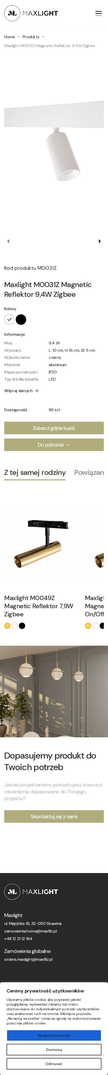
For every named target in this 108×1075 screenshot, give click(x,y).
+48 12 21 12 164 (18, 938)
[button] (8, 241)
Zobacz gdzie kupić (54, 428)
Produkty (31, 37)
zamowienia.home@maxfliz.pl (30, 931)
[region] (54, 1028)
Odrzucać (54, 1063)
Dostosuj (54, 1049)
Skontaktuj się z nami (54, 816)
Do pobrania (50, 445)
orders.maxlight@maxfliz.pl (28, 959)
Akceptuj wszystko (54, 1035)
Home (9, 37)
